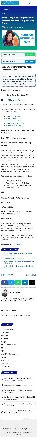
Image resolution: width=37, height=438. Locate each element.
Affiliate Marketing (8, 329)
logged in (14, 315)
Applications (5, 332)
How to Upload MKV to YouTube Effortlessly (19, 385)
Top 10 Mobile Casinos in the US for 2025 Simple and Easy (18, 254)
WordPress (5, 366)
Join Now (29, 55)
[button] (30, 3)
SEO (2, 351)
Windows (4, 363)
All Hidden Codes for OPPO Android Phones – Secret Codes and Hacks (19, 412)
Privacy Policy (27, 432)
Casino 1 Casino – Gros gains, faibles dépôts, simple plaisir (19, 267)
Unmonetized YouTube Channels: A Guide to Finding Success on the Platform (19, 379)
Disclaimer (19, 434)
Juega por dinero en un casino (14, 258)
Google (4, 342)
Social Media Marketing (9, 354)
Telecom (6, 13)
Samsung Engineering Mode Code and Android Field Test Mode (20, 405)
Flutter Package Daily (13, 121)
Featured (4, 339)
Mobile (3, 348)
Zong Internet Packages (14, 118)
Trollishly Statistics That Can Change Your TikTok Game (18, 391)
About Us (8, 432)
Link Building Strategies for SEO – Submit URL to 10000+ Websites (19, 398)
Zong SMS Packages (13, 116)
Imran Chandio (9, 27)
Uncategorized (6, 360)
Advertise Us (17, 432)
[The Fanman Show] (10, 3)
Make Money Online (8, 345)
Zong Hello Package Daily (15, 123)
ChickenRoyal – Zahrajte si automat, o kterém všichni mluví (19, 262)
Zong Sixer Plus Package (15, 125)
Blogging (4, 335)
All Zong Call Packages (16, 100)
